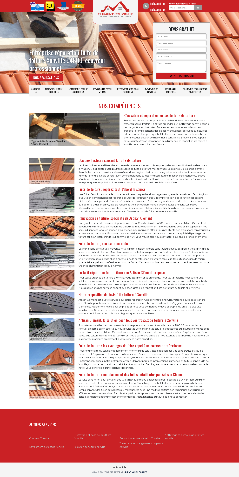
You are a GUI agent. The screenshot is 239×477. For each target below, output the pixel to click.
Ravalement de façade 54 (151, 90)
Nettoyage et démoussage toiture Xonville (184, 437)
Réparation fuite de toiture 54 (53, 90)
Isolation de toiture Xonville (89, 446)
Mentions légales (136, 472)
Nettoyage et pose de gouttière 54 (78, 90)
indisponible (157, 3)
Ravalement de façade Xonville (46, 446)
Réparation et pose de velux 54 (102, 90)
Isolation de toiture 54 (170, 90)
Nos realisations (46, 77)
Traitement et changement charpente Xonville (141, 445)
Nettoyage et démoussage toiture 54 (128, 90)
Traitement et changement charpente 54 (195, 90)
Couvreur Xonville (39, 438)
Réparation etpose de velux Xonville (140, 438)
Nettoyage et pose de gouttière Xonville (92, 437)
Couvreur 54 (35, 90)
